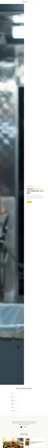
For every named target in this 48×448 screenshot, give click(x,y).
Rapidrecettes (24, 1)
